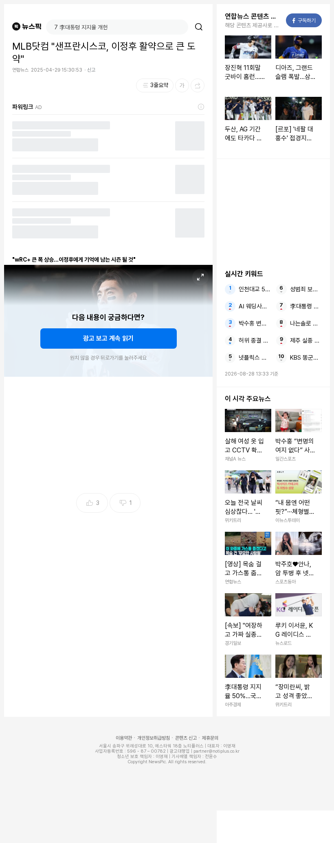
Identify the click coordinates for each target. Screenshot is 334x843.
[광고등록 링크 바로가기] (201, 107)
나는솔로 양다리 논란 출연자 (306, 323)
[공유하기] (197, 85)
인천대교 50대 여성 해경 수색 (255, 289)
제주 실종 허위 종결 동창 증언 (306, 340)
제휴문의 (210, 738)
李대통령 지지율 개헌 (306, 306)
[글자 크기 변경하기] (182, 85)
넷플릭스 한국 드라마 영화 (255, 357)
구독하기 (304, 20)
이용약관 (124, 738)
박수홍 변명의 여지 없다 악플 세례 (255, 323)
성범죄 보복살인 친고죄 (306, 289)
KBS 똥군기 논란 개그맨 (306, 357)
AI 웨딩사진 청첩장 (255, 306)
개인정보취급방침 (153, 738)
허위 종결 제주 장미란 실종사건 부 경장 (255, 340)
